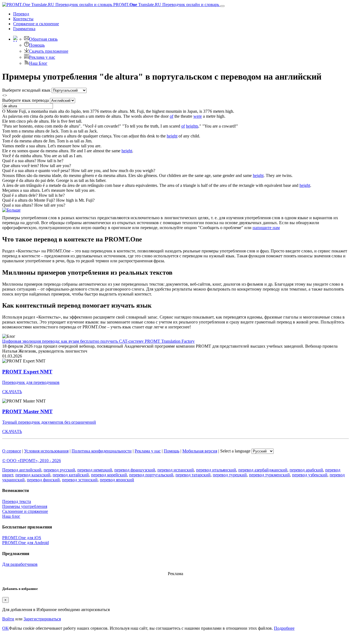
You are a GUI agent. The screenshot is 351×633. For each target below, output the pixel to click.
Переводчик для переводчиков (31, 382)
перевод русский (59, 470)
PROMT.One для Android (25, 542)
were (197, 116)
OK (5, 628)
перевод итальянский (216, 470)
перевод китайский (71, 474)
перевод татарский (193, 474)
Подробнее (284, 628)
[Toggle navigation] (222, 6)
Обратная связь (43, 39)
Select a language (235, 451)
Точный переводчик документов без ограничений (49, 422)
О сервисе (11, 451)
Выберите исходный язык (26, 90)
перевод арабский (306, 470)
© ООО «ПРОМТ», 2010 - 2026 (31, 460)
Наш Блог (38, 63)
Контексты (23, 18)
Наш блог (11, 516)
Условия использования (46, 451)
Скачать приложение (48, 51)
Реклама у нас (42, 57)
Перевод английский (21, 470)
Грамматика (24, 28)
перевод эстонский (80, 479)
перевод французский (134, 470)
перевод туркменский (269, 474)
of (171, 116)
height (172, 136)
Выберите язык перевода (25, 100)
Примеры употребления (24, 506)
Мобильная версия (199, 451)
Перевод (21, 14)
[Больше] (11, 210)
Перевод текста (16, 501)
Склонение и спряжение (25, 511)
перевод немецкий (94, 470)
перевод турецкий (230, 474)
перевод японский (117, 479)
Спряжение (36, 23)
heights (192, 126)
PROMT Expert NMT (27, 372)
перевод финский (43, 479)
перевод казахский (32, 474)
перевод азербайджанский (262, 470)
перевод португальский (151, 474)
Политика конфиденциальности (102, 451)
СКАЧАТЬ (12, 391)
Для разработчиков (20, 564)
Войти (8, 619)
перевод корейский (109, 474)
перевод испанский (175, 470)
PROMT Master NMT (27, 411)
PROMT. (165, 4)
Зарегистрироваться (42, 619)
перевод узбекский (309, 474)
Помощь (37, 45)
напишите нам (266, 227)
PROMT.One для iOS (21, 537)
